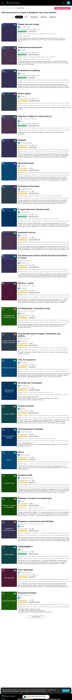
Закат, (67, 82)
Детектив (69, 242)
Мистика (53, 57)
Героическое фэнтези (34, 103)
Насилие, (45, 221)
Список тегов (11, 8)
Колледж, (57, 350)
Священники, (43, 198)
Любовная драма (44, 34)
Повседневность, (52, 198)
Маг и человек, (32, 175)
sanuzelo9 (24, 362)
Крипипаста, (27, 285)
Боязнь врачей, (54, 322)
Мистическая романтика (60, 369)
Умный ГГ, (36, 297)
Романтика (53, 34)
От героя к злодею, (28, 152)
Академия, (35, 350)
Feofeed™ (23, 50)
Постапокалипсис (62, 320)
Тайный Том (24, 341)
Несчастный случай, (57, 297)
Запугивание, (26, 59)
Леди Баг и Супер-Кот (30, 119)
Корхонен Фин (25, 212)
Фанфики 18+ (27, 128)
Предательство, (27, 130)
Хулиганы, (37, 271)
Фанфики (64, 269)
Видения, (25, 175)
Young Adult (49, 80)
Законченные (34, 17)
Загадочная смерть (44, 59)
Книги (3, 8)
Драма (36, 34)
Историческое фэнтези (62, 172)
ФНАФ (33, 285)
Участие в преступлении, (52, 371)
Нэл (22, 121)
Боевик (25, 103)
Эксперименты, (43, 417)
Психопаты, (40, 371)
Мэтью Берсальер (26, 143)
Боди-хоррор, (57, 152)
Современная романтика (30, 80)
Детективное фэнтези (34, 172)
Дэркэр (23, 313)
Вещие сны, (36, 244)
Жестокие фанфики (51, 295)
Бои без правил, (65, 105)
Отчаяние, (55, 244)
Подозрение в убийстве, (29, 371)
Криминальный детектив (58, 242)
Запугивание (26, 36)
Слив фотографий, (60, 82)
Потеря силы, (50, 394)
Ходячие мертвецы (29, 311)
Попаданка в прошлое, (61, 271)
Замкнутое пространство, (46, 350)
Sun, (44, 394)
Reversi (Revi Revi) (26, 189)
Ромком (56, 80)
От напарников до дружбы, (46, 175)
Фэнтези (67, 103)
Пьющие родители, (36, 221)
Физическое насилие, (64, 244)
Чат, (70, 350)
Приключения (27, 269)
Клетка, (68, 221)
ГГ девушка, (46, 105)
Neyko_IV (23, 96)
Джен (30, 320)
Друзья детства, (27, 244)
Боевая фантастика (47, 103)
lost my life (24, 235)
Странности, (34, 59)
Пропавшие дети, (38, 394)
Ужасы (48, 57)
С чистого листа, (27, 394)
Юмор (43, 195)
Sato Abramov (25, 262)
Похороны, (62, 322)
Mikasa (23, 408)
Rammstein (27, 338)
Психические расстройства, (56, 221)
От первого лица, (55, 105)
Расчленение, (26, 221)
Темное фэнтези (59, 103)
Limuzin (23, 73)
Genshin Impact (28, 260)
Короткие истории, (45, 244)
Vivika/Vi (23, 166)
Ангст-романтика (28, 34)
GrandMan (24, 288)
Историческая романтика (44, 415)
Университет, (65, 350)
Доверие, (25, 105)
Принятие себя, (32, 105)
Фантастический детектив (31, 242)
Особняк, (49, 152)
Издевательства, (27, 297)
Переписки (53, 17)
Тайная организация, (53, 130)
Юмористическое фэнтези (54, 195)
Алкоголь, (61, 198)
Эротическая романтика (48, 347)
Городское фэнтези (29, 195)
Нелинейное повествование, (62, 175)
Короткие (43, 17)
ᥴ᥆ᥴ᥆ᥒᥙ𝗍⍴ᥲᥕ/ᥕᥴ (25, 385)
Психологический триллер (37, 57)
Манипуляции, (42, 130)
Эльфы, (40, 105)
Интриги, (44, 152)
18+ (26, 17)
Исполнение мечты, (48, 82)
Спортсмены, (38, 82)
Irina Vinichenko (25, 27)
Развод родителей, (28, 82)
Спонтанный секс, (27, 271)
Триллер (25, 57)
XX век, (49, 297)
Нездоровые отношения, (55, 417)
